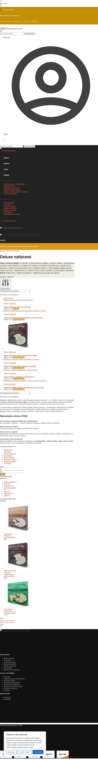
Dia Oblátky (8, 212)
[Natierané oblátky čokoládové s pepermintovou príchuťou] (39, 381)
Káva (5, 492)
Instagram (7, 699)
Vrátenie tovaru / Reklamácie (14, 184)
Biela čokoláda (9, 482)
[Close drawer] (1, 5)
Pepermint (7, 493)
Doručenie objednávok (12, 188)
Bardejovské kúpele (9, 620)
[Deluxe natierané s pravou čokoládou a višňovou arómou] (39, 311)
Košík (6, 134)
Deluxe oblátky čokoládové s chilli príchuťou (19, 377)
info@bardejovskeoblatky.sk (11, 15)
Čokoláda (7, 486)
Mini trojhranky (9, 202)
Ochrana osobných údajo (13, 686)
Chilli (5, 484)
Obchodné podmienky (12, 190)
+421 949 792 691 (8, 10)
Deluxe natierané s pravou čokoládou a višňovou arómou (23, 318)
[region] (25, 743)
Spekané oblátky (10, 206)
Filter (2, 474)
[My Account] (1, 31)
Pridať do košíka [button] (18, 319)
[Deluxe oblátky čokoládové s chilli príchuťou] (39, 370)
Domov (2, 251)
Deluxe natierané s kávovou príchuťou (17, 307)
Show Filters (5, 289)
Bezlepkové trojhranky (12, 214)
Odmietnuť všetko (24, 752)
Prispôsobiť (11, 752)
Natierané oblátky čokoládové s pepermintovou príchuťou (24, 387)
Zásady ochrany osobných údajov (16, 192)
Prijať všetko (38, 752)
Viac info (16, 309)
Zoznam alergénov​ (10, 194)
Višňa (5, 495)
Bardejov (2, 620)
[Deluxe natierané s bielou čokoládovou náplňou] (39, 359)
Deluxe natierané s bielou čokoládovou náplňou (20, 366)
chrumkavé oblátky (4, 622)
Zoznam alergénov (10, 688)
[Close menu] (1, 1)
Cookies (7, 690)
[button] (3, 139)
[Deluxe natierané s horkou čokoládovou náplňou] (39, 335)
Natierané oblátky (10, 208)
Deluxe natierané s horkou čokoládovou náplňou (20, 355)
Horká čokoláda (9, 488)
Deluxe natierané (10, 210)
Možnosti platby (9, 186)
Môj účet (7, 37)
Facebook (7, 697)
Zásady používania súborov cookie (22, 747)
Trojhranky (7, 204)
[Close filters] (1, 626)
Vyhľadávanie (29, 34)
